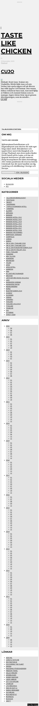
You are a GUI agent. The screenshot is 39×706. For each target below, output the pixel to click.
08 (11, 335)
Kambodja (9, 269)
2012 (7, 571)
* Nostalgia (10, 200)
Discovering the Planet (15, 664)
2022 (7, 378)
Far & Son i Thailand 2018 (16, 243)
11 (11, 419)
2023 (7, 361)
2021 (7, 402)
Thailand (4, 63)
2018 (7, 460)
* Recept (9, 202)
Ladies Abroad (11, 679)
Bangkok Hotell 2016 (14, 226)
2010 (7, 625)
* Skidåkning (10, 204)
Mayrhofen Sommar (13, 282)
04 (11, 328)
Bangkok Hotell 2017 (14, 228)
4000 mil (9, 658)
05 (11, 356)
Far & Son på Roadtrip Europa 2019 (19, 248)
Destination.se (11, 662)
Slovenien (9, 295)
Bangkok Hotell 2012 (14, 217)
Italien (8, 263)
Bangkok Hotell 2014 (14, 222)
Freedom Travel (12, 671)
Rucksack (9, 699)
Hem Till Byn (10, 256)
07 (11, 333)
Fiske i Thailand (12, 252)
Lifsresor (9, 684)
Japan (8, 265)
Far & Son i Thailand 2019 (16, 245)
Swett (8, 701)
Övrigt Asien (10, 315)
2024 (7, 350)
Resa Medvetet (11, 695)
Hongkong (10, 258)
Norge (8, 289)
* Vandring (10, 209)
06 (11, 330)
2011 (7, 596)
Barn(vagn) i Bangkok (14, 235)
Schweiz (9, 293)
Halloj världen (11, 673)
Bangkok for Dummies (14, 232)
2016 (7, 495)
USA (7, 310)
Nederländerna (11, 287)
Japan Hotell (10, 267)
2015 (7, 508)
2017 (7, 475)
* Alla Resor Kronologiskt (16, 198)
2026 (7, 326)
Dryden (8, 666)
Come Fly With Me (12, 660)
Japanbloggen (11, 675)
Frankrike (9, 254)
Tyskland (9, 306)
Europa (8, 241)
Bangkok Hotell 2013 (14, 219)
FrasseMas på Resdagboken (16, 669)
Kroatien (9, 276)
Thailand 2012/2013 (13, 304)
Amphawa (9, 213)
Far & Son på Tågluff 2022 (16, 250)
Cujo (7, 71)
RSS (7, 186)
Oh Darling (10, 692)
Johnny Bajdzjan (12, 677)
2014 (7, 532)
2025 (7, 337)
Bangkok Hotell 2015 (14, 224)
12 (11, 421)
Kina (7, 271)
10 (11, 348)
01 (11, 339)
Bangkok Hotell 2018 (14, 230)
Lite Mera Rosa (11, 686)
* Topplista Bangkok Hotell (16, 206)
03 (11, 354)
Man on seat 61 (11, 688)
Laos (8, 280)
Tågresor (9, 308)
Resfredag (10, 697)
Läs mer (4, 99)
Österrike (9, 313)
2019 (7, 441)
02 (11, 341)
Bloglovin (10, 184)
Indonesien (10, 261)
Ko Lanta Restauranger (14, 274)
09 (11, 397)
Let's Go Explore (12, 682)
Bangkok (9, 215)
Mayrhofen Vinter (13, 284)
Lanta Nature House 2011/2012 (17, 278)
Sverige (8, 297)
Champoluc (10, 237)
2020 (7, 423)
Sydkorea (9, 300)
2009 (7, 638)
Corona (9, 239)
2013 (7, 549)
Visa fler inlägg (33, 705)
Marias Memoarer (12, 690)
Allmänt (9, 211)
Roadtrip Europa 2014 (14, 291)
